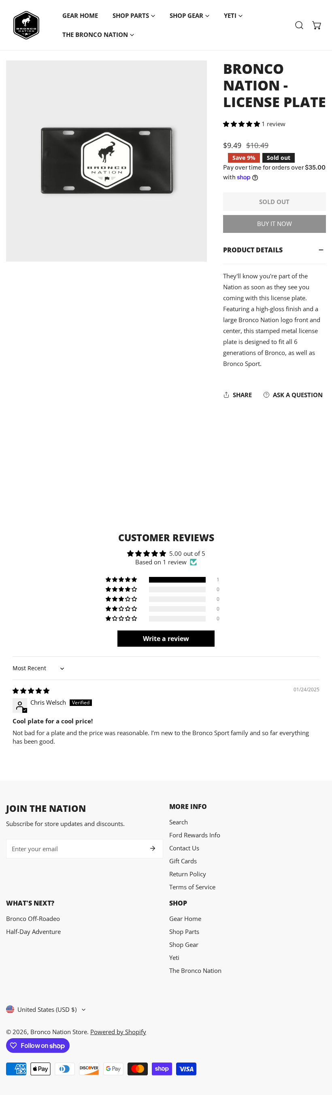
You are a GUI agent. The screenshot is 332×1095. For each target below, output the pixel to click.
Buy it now (274, 223)
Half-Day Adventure (33, 931)
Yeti (174, 957)
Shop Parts (184, 931)
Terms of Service (192, 887)
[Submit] (152, 848)
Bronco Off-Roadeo (33, 918)
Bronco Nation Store (58, 1032)
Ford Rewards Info (194, 835)
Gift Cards (183, 861)
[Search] (299, 25)
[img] (31, 690)
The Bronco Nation (195, 970)
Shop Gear (183, 944)
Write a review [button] (166, 638)
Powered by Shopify (118, 1032)
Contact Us (184, 848)
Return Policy (187, 874)
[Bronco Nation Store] (26, 25)
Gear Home (185, 918)
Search (178, 822)
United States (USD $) (47, 1009)
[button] (317, 25)
